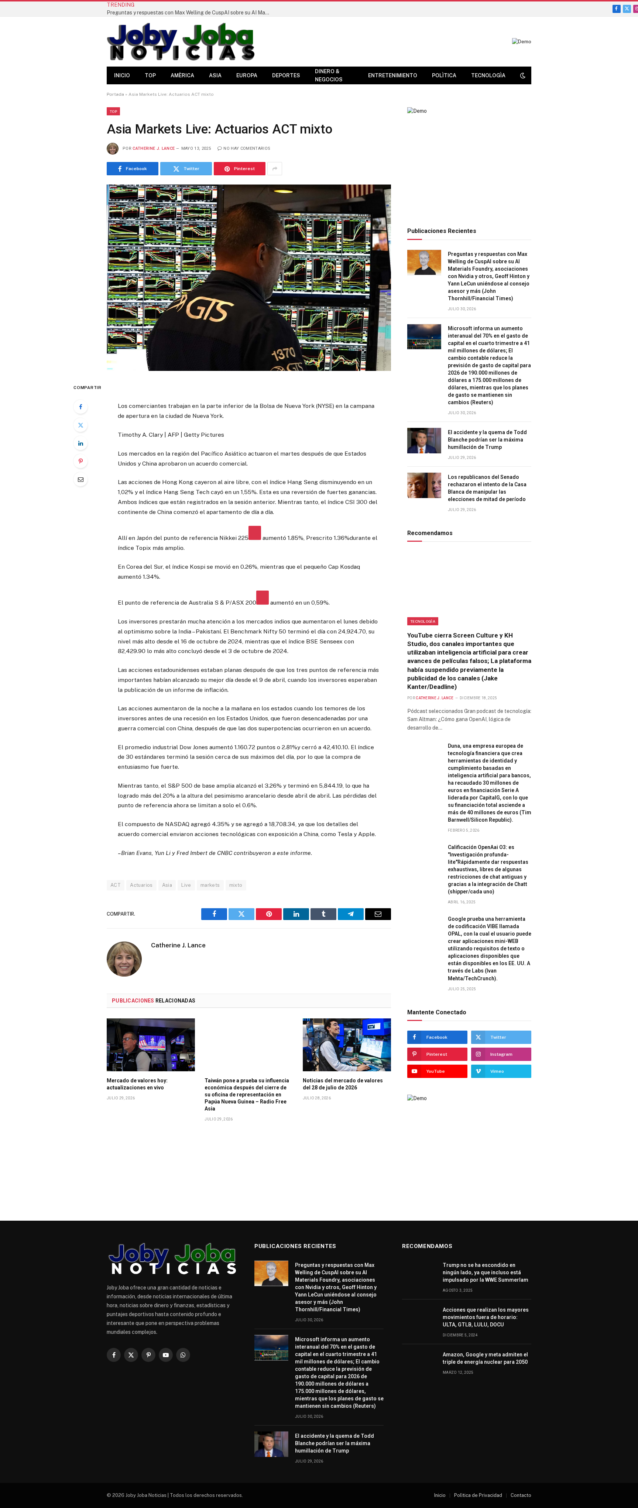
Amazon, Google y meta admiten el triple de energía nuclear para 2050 (485, 1358)
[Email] (80, 479)
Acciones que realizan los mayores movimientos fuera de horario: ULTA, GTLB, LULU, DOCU (486, 1317)
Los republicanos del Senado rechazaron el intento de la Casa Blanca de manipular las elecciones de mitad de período (487, 488)
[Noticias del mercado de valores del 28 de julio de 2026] (347, 1044)
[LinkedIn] (80, 443)
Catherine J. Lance (154, 148)
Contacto (521, 1495)
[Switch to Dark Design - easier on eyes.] (522, 75)
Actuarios (141, 885)
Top (150, 75)
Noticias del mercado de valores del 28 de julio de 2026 (343, 1084)
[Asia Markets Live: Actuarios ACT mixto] (249, 278)
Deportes (286, 75)
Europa (246, 75)
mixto (236, 885)
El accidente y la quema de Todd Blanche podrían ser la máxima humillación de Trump (487, 439)
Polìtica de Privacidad (478, 1495)
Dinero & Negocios (329, 75)
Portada (115, 94)
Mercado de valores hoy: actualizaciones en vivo (137, 1084)
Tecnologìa (488, 75)
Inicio (122, 75)
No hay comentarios (246, 148)
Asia (215, 75)
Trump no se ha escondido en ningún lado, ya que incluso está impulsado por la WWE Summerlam (485, 1272)
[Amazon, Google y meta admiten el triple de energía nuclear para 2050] (419, 1363)
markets (210, 885)
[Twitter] (80, 425)
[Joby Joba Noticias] (180, 41)
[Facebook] (80, 407)
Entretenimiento (392, 75)
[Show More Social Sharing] (274, 168)
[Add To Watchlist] (254, 533)
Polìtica (444, 75)
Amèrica (182, 75)
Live (186, 885)
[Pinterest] (80, 461)
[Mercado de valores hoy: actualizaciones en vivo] (151, 1044)
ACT (115, 885)
